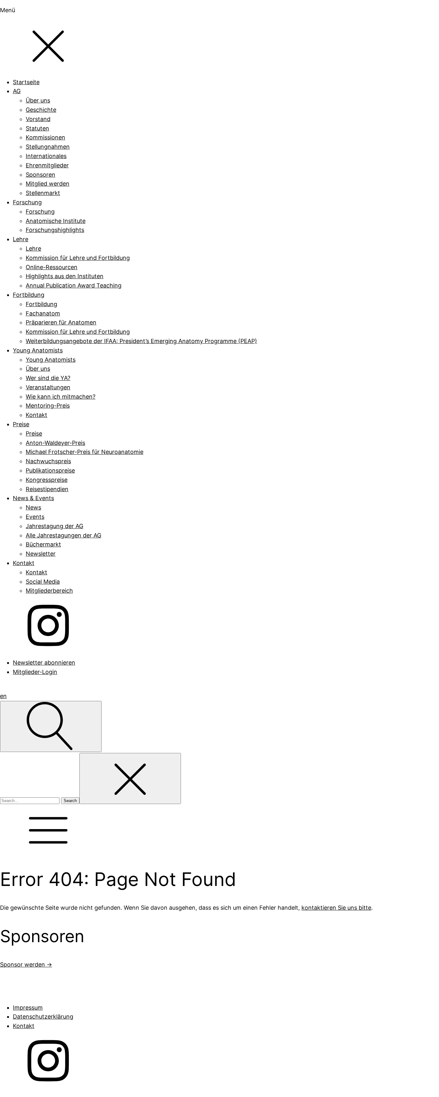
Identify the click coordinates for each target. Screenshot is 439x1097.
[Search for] (30, 800)
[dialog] (219, 341)
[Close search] (130, 778)
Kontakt (23, 1025)
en (3, 696)
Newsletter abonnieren (44, 662)
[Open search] (51, 726)
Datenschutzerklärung (43, 1016)
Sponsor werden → (26, 964)
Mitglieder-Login (35, 671)
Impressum (28, 1007)
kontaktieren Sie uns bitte (336, 907)
